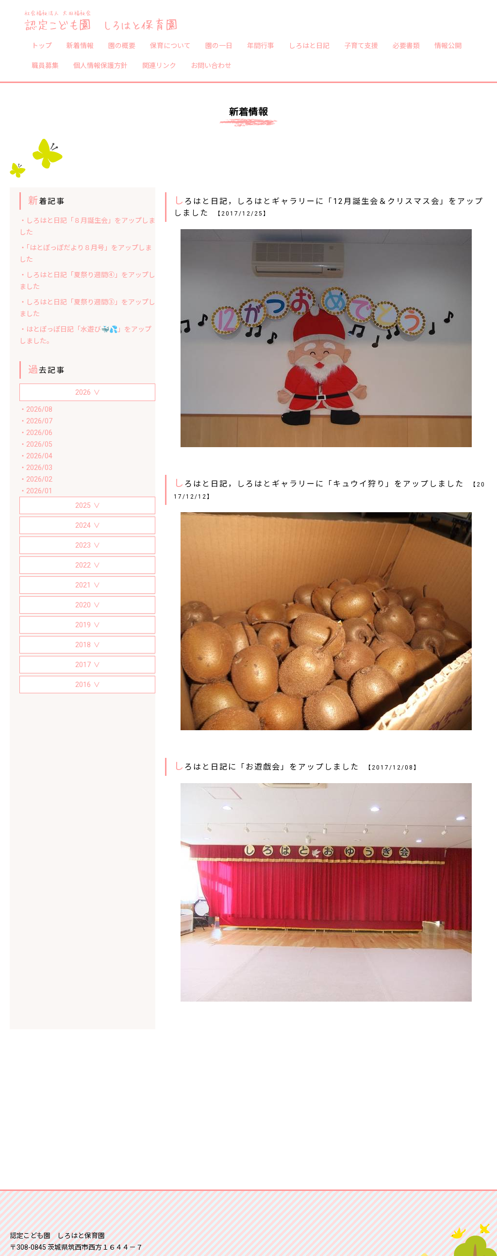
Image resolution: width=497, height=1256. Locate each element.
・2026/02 (35, 479)
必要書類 (406, 45)
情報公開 (448, 45)
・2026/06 (35, 432)
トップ (42, 45)
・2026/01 (35, 491)
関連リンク (159, 65)
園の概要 (121, 45)
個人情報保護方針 (100, 65)
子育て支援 (361, 45)
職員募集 (45, 65)
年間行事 (260, 45)
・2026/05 (35, 444)
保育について (170, 45)
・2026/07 (35, 421)
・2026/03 (35, 467)
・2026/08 (35, 409)
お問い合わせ (211, 65)
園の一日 (218, 45)
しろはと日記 (309, 45)
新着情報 (80, 45)
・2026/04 (35, 456)
